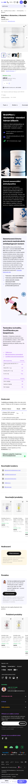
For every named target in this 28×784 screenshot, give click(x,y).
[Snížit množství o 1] (4, 83)
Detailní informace (10, 71)
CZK (11, 2)
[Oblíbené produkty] (15, 2)
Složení (14, 105)
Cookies (14, 776)
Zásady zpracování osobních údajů (9, 774)
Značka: (5, 97)
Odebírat (22, 723)
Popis (4, 105)
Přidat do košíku (21, 781)
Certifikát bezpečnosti (10, 474)
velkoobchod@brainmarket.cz (16, 691)
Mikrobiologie (7, 487)
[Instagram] (6, 738)
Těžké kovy (7, 483)
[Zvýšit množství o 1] (9, 83)
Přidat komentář (9, 593)
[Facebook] (2, 738)
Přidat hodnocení (14, 553)
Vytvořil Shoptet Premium (7, 778)
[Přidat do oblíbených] (24, 26)
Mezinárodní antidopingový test (12, 470)
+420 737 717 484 (12, 687)
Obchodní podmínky (6, 776)
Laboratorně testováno (10, 478)
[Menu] (25, 2)
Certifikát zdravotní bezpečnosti (14, 356)
